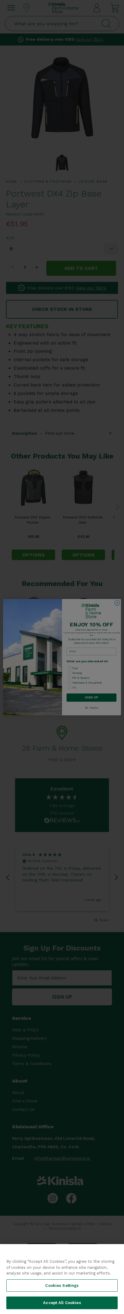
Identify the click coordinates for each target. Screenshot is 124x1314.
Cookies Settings (62, 1285)
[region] (62, 1279)
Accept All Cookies (62, 1302)
